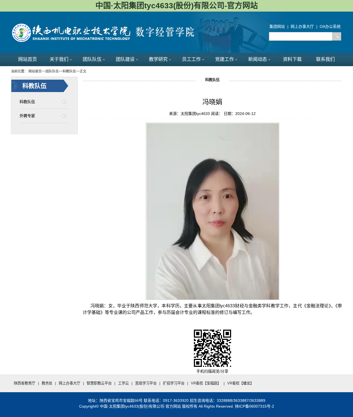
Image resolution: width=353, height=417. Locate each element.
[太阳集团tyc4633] (107, 25)
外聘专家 (27, 116)
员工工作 (191, 59)
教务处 (47, 383)
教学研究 (158, 59)
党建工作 (224, 59)
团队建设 (125, 59)
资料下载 (292, 59)
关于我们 (59, 59)
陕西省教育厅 (24, 383)
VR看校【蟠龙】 (240, 383)
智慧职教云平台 (99, 383)
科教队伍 (27, 101)
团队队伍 (92, 59)
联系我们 (325, 59)
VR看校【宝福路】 (206, 383)
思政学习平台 (146, 383)
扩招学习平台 (173, 383)
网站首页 (27, 59)
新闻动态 (257, 59)
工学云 (123, 383)
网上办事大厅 (69, 383)
